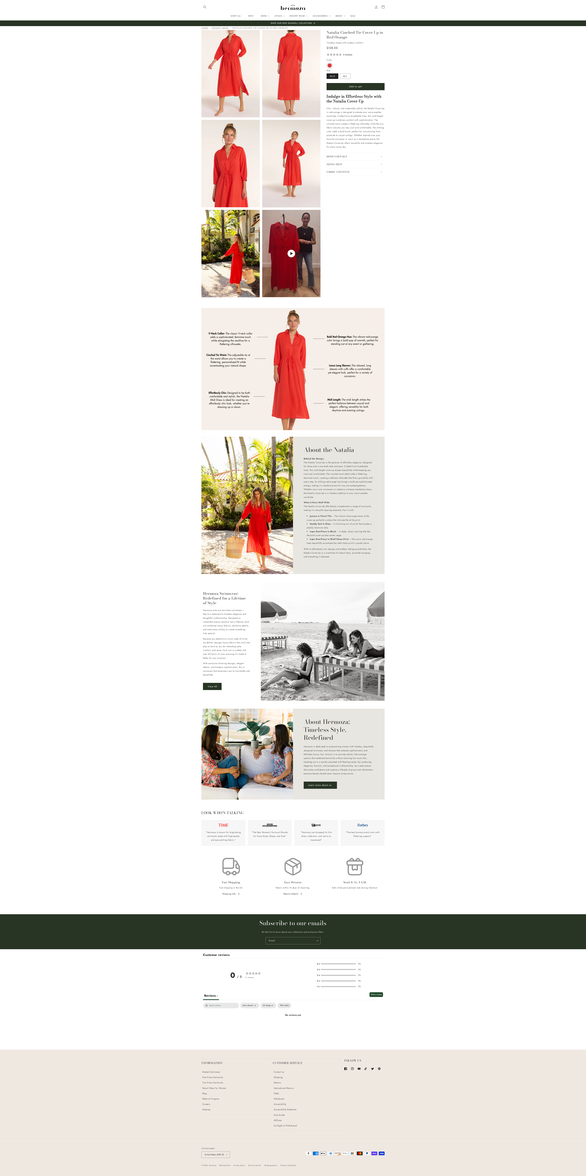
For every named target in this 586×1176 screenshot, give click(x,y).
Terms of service (254, 1165)
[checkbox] (284, 1005)
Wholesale (279, 1098)
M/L (345, 76)
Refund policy (224, 1165)
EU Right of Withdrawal (285, 1125)
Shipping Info (229, 893)
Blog (204, 1093)
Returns (277, 1082)
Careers (206, 1104)
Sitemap (206, 1109)
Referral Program (210, 1098)
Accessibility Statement (285, 1109)
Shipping (278, 1077)
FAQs (276, 1093)
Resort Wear (220, 28)
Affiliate (277, 1120)
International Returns (284, 1088)
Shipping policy (270, 1165)
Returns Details (291, 893)
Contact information (288, 1165)
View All (212, 686)
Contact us (279, 1071)
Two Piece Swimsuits (212, 1082)
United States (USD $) (214, 1154)
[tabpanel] (293, 1025)
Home (204, 28)
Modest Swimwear (211, 1071)
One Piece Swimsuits (212, 1077)
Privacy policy (239, 1165)
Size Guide (279, 1114)
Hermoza (212, 1165)
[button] (204, 7)
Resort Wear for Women (214, 1088)
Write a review (376, 994)
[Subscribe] (317, 940)
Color (329, 59)
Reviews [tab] (211, 995)
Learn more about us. (320, 785)
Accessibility (280, 1104)
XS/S (332, 76)
